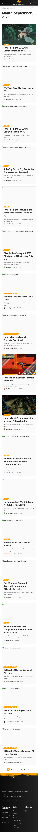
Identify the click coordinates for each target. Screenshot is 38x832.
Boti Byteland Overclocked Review (17, 544)
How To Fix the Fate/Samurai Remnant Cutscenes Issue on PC (18, 212)
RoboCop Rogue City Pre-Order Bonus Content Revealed (19, 171)
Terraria (14, 334)
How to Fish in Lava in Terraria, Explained (19, 379)
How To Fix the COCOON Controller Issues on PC (16, 49)
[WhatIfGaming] (19, 2)
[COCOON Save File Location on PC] (19, 75)
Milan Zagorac (9, 308)
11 (21, 769)
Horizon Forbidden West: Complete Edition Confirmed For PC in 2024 (18, 629)
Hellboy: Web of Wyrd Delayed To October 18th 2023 (19, 503)
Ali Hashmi (8, 59)
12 (24, 769)
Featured (7, 293)
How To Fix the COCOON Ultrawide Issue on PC (16, 130)
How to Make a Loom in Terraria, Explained (15, 339)
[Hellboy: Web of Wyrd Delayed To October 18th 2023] (19, 489)
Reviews (7, 539)
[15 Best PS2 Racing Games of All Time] (19, 697)
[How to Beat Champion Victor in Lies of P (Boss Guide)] (19, 405)
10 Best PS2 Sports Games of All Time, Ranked (19, 752)
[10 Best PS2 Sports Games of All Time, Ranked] (19, 738)
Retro (14, 293)
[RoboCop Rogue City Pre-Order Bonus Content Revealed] (19, 156)
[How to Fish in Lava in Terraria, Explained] (19, 364)
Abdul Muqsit (9, 429)
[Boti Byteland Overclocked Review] (19, 529)
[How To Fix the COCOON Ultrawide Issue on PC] (19, 115)
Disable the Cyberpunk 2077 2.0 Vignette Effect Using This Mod (18, 256)
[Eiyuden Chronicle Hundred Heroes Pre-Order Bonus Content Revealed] (19, 445)
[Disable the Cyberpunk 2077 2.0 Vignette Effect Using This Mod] (19, 240)
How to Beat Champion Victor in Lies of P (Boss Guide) (18, 419)
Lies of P (7, 414)
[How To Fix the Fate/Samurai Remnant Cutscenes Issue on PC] (19, 196)
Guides (6, 44)
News (6, 166)
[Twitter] (26, 811)
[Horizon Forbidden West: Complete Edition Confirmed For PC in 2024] (19, 613)
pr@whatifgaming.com (27, 800)
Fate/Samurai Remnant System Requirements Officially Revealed (15, 586)
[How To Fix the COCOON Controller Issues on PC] (19, 34)
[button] (3, 2)
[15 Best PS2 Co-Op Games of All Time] (19, 283)
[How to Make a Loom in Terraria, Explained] (19, 324)
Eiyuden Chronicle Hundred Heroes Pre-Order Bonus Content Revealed (17, 461)
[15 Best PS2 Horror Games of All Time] (19, 657)
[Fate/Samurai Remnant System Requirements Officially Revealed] (19, 570)
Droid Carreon (9, 348)
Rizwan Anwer (9, 513)
